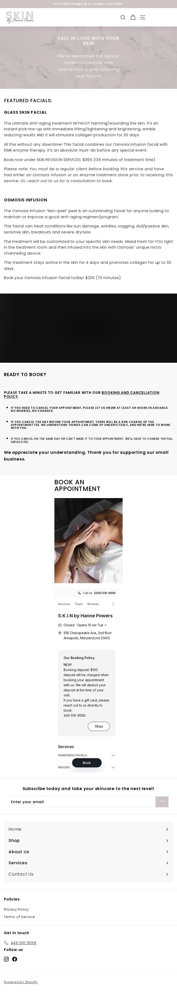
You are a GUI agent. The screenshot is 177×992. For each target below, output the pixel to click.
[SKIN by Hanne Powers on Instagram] (6, 959)
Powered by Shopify (20, 982)
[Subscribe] (162, 801)
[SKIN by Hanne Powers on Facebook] (14, 959)
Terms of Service (19, 916)
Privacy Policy (16, 909)
